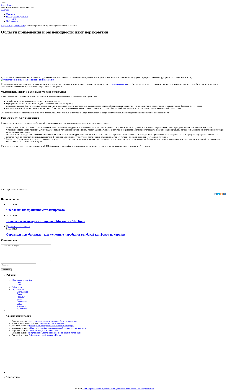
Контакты (10, 14)
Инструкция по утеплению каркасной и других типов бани (54, 333)
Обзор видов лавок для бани (52, 323)
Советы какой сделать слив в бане (42, 330)
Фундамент (22, 308)
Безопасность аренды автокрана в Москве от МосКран (45, 221)
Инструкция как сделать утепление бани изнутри (51, 326)
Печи (14, 19)
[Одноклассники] (221, 194)
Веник (20, 282)
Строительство (18, 289)
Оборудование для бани (17, 16)
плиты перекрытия (118, 84)
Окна (19, 299)
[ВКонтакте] (216, 194)
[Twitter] (218, 194)
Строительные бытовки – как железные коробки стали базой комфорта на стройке (65, 234)
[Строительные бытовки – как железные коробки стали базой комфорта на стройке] (18, 226)
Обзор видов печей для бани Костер (45, 335)
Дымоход (21, 296)
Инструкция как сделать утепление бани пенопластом (52, 321)
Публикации (12, 21)
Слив (19, 304)
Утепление (22, 306)
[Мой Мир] (224, 194)
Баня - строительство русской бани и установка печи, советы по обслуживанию (118, 389)
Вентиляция (22, 292)
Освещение (22, 301)
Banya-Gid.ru (6, 5)
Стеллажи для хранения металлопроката (35, 210)
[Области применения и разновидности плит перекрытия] (27, 80)
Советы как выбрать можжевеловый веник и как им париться (58, 328)
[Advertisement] (113, 55)
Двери (19, 294)
